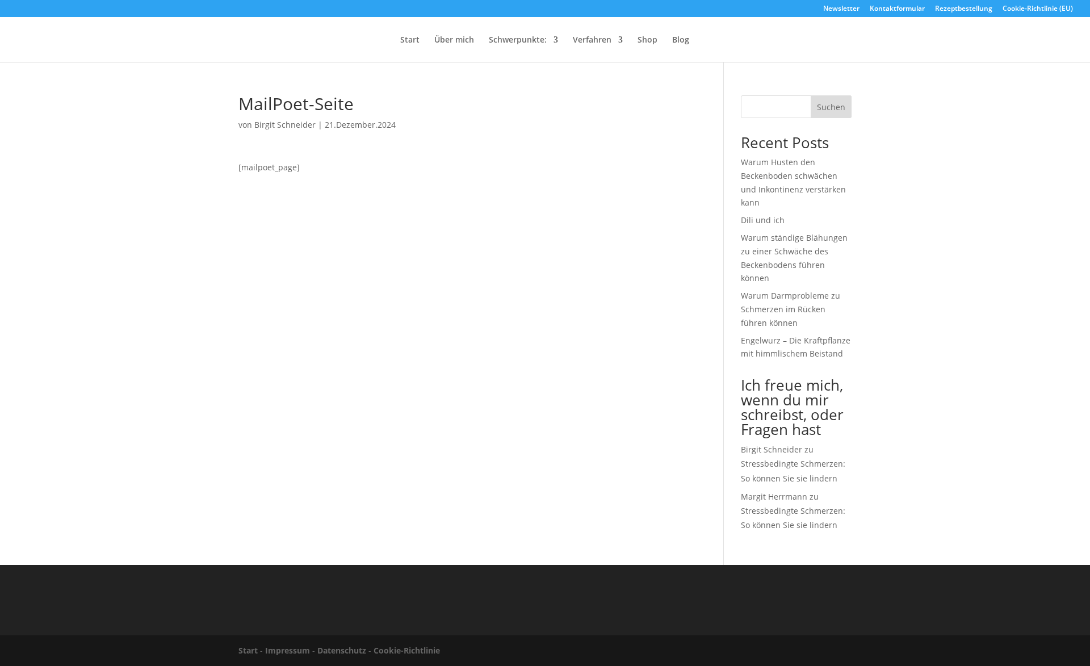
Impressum (287, 650)
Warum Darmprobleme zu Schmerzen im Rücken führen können (790, 309)
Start (410, 40)
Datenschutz (341, 650)
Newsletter (841, 9)
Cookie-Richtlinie (407, 650)
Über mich (454, 40)
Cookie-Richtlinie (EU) (1038, 9)
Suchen (831, 107)
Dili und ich (763, 220)
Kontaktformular (897, 9)
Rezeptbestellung (963, 9)
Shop (647, 40)
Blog (680, 40)
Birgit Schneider (285, 124)
